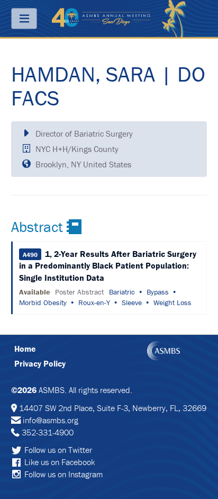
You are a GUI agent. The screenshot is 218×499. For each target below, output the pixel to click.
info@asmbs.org (50, 420)
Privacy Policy (40, 363)
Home (25, 348)
